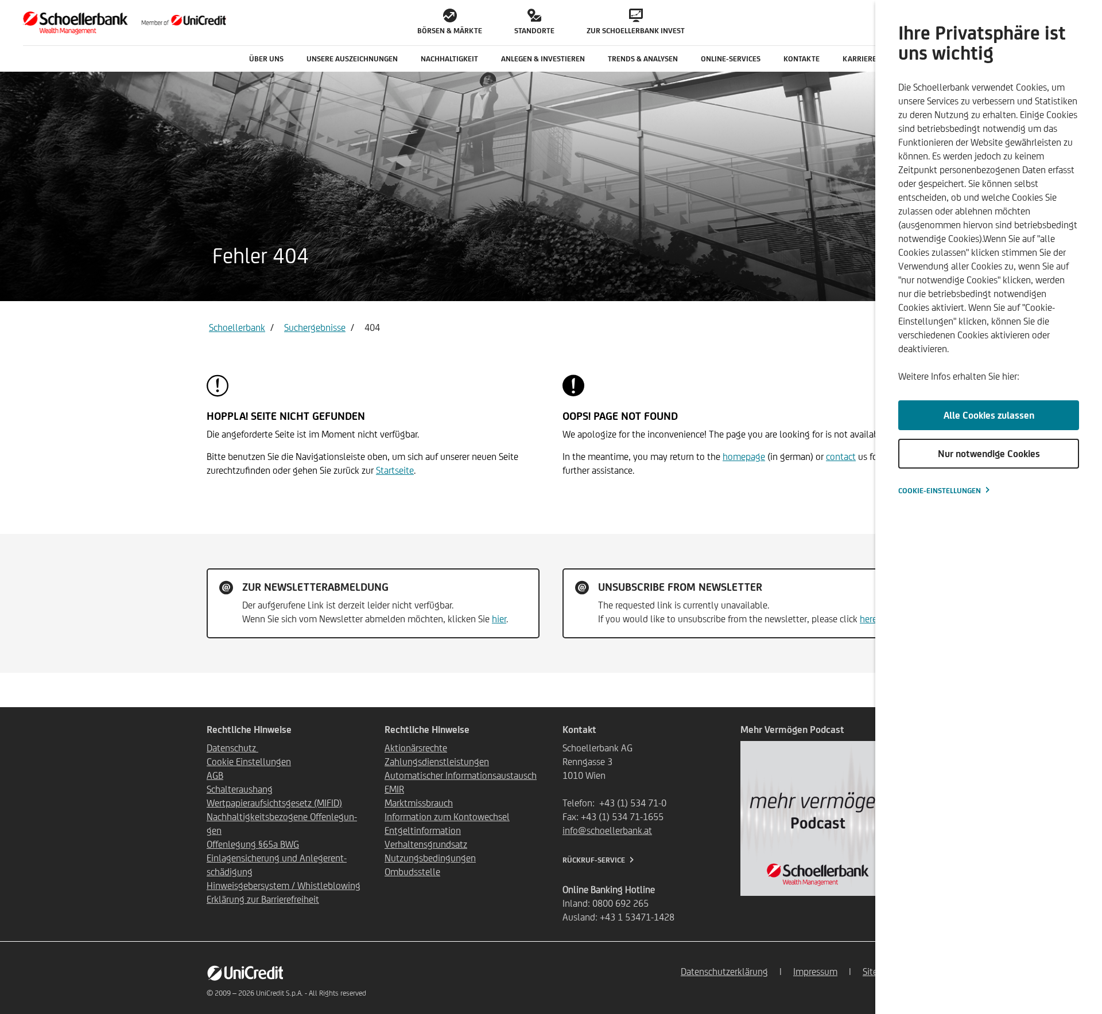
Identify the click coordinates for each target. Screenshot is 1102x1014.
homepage (744, 456)
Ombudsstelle (412, 871)
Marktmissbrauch (419, 803)
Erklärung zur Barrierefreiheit (263, 899)
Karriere (859, 58)
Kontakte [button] (801, 58)
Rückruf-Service (593, 860)
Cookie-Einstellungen (939, 490)
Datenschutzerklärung (724, 971)
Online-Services (730, 58)
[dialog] (988, 507)
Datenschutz (232, 748)
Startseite (395, 470)
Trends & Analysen (643, 58)
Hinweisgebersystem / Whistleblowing (283, 885)
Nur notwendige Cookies (989, 453)
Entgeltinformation (423, 830)
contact (841, 456)
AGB (215, 775)
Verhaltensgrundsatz (426, 844)
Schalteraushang (240, 789)
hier (499, 619)
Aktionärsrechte (416, 748)
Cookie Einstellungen (249, 761)
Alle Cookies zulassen (989, 415)
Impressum (815, 971)
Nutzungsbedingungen (430, 858)
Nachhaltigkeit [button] (449, 58)
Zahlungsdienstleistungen (437, 761)
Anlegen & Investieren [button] (543, 58)
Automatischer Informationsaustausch (461, 775)
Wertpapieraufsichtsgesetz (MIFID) (274, 803)
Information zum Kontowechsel (447, 816)
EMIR (394, 789)
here (868, 619)
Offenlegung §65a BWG (253, 844)
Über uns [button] (266, 58)
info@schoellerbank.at (607, 830)
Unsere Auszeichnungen (352, 58)
